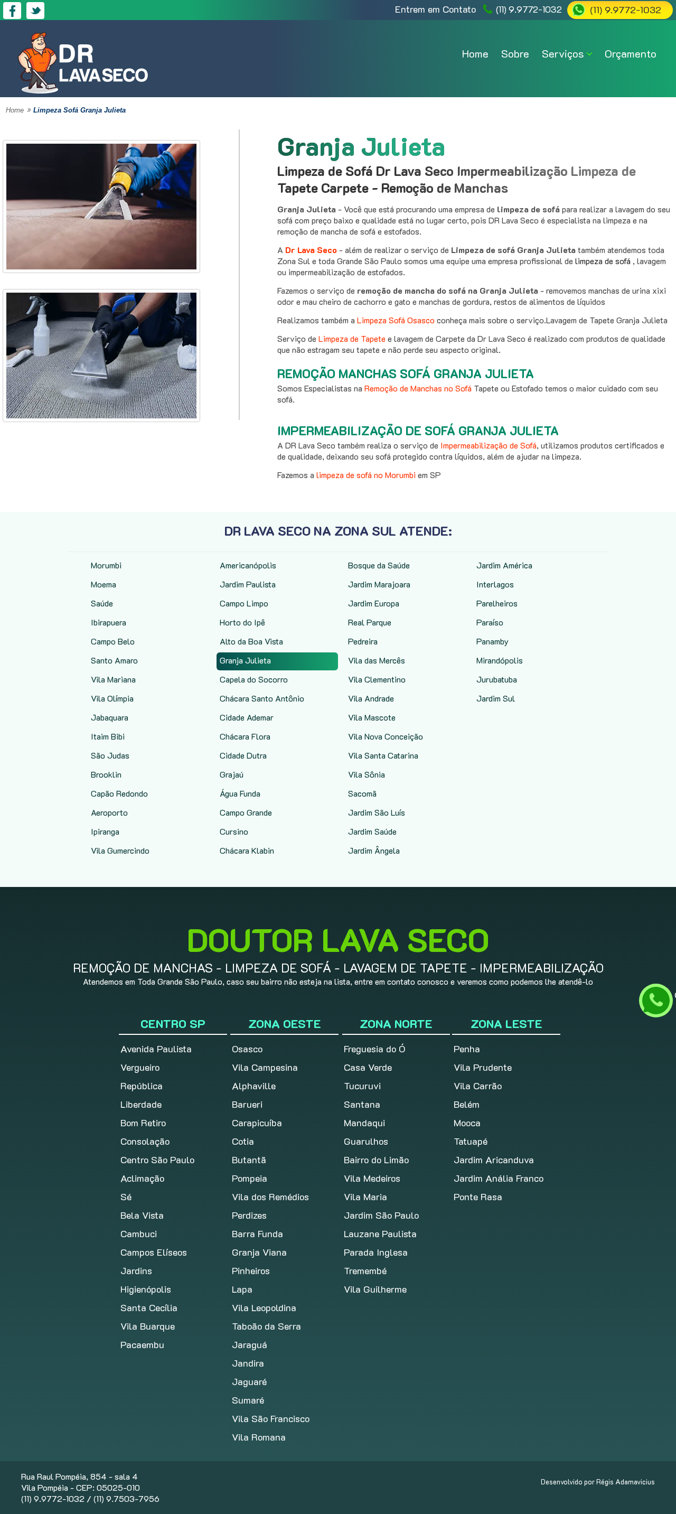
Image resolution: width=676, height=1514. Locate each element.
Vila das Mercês (376, 660)
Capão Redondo (119, 793)
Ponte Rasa (478, 1196)
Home (475, 53)
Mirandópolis (499, 660)
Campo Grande (246, 812)
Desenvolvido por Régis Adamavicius (598, 1481)
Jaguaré (249, 1381)
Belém (467, 1104)
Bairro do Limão (376, 1159)
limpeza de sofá (604, 260)
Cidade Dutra (243, 755)
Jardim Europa (373, 603)
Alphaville (254, 1085)
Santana (362, 1104)
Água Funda (240, 793)
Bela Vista (142, 1215)
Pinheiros (251, 1270)
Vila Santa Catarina (383, 755)
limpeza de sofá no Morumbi (366, 474)
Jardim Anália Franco (498, 1178)
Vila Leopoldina (264, 1307)
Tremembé (365, 1270)
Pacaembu (142, 1344)
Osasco (247, 1048)
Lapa (242, 1289)
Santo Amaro (114, 660)
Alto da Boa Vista (251, 641)
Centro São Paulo (157, 1159)
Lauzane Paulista (380, 1233)
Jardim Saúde (372, 831)
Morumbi (106, 565)
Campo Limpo (244, 603)
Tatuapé (470, 1141)
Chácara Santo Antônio (262, 698)
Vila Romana (259, 1437)
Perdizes (249, 1215)
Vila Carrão (478, 1085)
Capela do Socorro (254, 679)
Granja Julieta (245, 660)
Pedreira (363, 641)
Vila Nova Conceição (385, 736)
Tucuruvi (362, 1085)
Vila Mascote (372, 717)
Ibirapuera (108, 622)
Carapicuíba (257, 1122)
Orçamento (630, 53)
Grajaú (231, 774)
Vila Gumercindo (120, 850)
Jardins (136, 1270)
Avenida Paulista (156, 1048)
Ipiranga (105, 831)
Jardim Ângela (374, 850)
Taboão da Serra (266, 1326)
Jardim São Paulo (381, 1215)
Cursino (234, 831)
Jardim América (504, 565)
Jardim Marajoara (379, 584)
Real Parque (369, 622)
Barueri (247, 1104)
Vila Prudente (483, 1067)
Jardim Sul (495, 698)
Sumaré (248, 1400)
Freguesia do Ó (374, 1048)
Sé (126, 1196)
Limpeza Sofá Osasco (396, 319)
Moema (103, 584)
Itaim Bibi (108, 736)
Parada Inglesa (376, 1252)
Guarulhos (366, 1141)
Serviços (563, 53)
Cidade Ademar (247, 717)
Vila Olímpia (112, 698)
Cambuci (138, 1233)
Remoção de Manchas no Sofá (419, 388)
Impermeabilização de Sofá (488, 445)
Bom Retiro (143, 1122)
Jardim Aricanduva (494, 1159)
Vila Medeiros (372, 1178)
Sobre (515, 53)
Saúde (102, 603)
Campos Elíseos (153, 1252)
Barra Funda (257, 1233)
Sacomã (362, 793)
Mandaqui (364, 1122)
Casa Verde (368, 1067)
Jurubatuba (496, 679)
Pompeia (249, 1178)
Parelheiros (497, 603)
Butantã (249, 1159)
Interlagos (495, 584)
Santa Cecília (148, 1307)
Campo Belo (113, 641)
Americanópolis (248, 565)
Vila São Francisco (270, 1418)
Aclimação (142, 1178)
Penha (467, 1048)
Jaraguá (249, 1344)
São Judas (110, 755)
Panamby (492, 641)
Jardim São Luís (376, 812)
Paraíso (489, 622)
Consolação (145, 1141)
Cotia (243, 1141)
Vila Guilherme (375, 1289)
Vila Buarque (147, 1326)
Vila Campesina (265, 1067)
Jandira (248, 1363)
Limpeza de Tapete (352, 338)
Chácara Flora (245, 736)
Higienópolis (145, 1289)
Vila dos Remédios (270, 1196)
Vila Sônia (366, 774)
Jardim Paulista (248, 584)
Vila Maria (365, 1196)
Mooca (467, 1122)
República (141, 1085)
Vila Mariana (113, 679)
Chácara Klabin (247, 850)
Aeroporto (109, 812)
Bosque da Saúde (379, 565)
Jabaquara (109, 717)
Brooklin (106, 774)
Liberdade (141, 1104)
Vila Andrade (371, 698)
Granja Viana (259, 1252)
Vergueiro (139, 1067)
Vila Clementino (377, 679)
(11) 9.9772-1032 (529, 9)
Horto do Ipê (242, 622)
